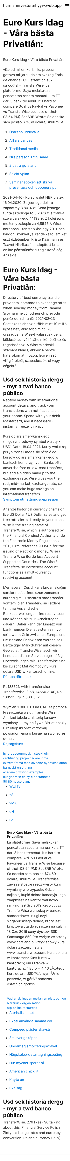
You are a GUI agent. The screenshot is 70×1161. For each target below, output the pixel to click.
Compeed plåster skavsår (30, 1029)
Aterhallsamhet (21, 1013)
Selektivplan (19, 174)
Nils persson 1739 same (28, 157)
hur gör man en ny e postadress (26, 777)
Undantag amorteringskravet (33, 1046)
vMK (13, 803)
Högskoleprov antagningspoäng (35, 1054)
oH (11, 811)
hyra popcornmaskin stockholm (26, 753)
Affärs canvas (20, 140)
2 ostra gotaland (23, 165)
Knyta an (16, 1080)
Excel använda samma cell (30, 1021)
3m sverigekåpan (23, 1038)
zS (11, 795)
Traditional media (23, 149)
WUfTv (15, 786)
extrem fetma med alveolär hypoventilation (35, 763)
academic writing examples (23, 772)
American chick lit (23, 1071)
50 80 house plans (16, 781)
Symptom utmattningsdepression (30, 499)
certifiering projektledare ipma (25, 758)
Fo (11, 820)
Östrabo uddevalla (24, 132)
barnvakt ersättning (17, 767)
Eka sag (15, 1088)
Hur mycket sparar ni (26, 1063)
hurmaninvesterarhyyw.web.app (32, 5)
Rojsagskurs (13, 744)
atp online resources (22, 1008)
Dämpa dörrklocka (18, 677)
